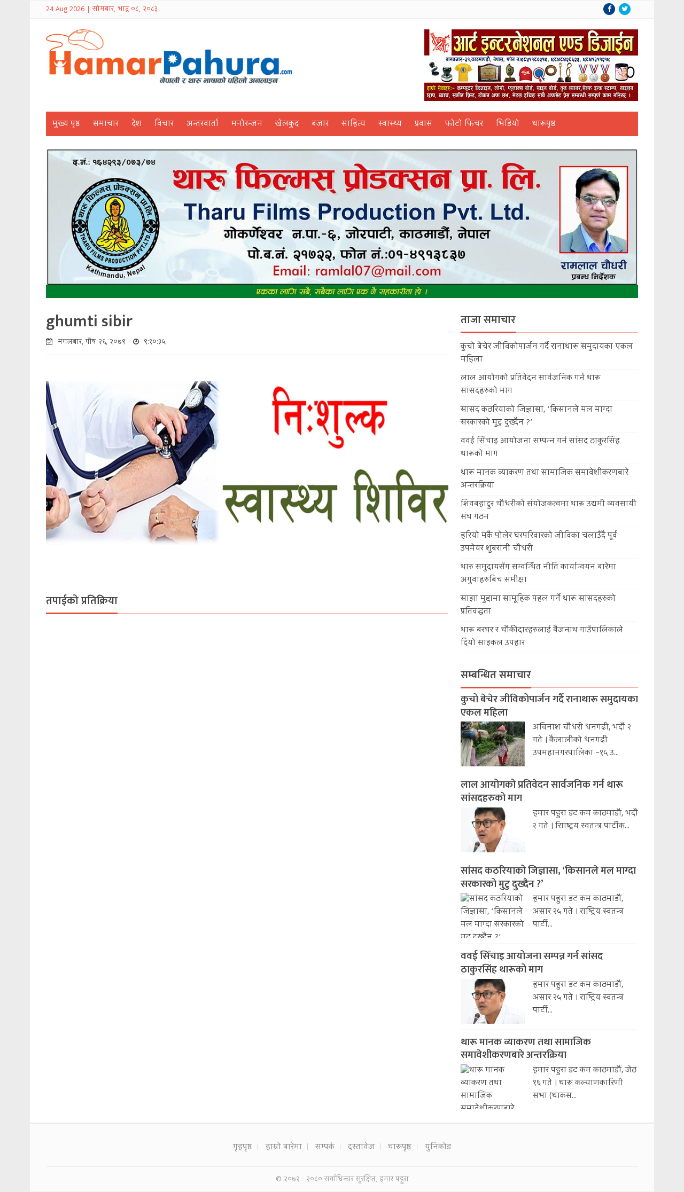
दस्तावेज (361, 1147)
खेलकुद (287, 124)
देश (136, 124)
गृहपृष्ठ (242, 1147)
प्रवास (423, 124)
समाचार (106, 124)
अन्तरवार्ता (202, 124)
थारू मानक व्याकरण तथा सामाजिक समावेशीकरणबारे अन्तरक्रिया (526, 1049)
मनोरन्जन (246, 124)
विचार (164, 124)
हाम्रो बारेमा (284, 1147)
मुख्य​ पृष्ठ (66, 124)
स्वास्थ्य (390, 124)
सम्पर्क (325, 1147)
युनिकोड (438, 1147)
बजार (320, 124)
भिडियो (507, 124)
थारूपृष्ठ (544, 124)
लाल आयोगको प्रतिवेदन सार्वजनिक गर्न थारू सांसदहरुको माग (542, 791)
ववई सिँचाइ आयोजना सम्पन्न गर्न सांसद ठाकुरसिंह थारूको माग (532, 963)
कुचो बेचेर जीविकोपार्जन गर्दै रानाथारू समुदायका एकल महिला (549, 706)
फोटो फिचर (464, 124)
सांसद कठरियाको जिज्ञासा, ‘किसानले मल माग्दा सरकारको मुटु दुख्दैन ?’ (548, 877)
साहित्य (353, 124)
